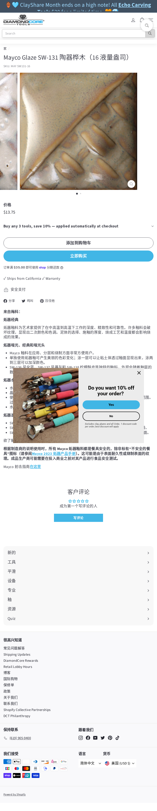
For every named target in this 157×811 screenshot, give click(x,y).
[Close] (139, 373)
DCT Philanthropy (16, 716)
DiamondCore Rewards (20, 660)
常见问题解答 (14, 648)
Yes (111, 405)
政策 (7, 691)
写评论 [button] (78, 518)
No (111, 416)
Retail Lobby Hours (17, 666)
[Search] (150, 33)
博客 (7, 673)
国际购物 (10, 679)
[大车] (142, 20)
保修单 (8, 685)
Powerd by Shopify (14, 794)
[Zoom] (131, 184)
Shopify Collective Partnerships (27, 709)
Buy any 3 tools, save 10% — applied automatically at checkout (61, 226)
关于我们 (10, 697)
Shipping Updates (16, 654)
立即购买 (78, 255)
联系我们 (10, 703)
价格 (7, 204)
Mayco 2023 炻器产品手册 (54, 453)
